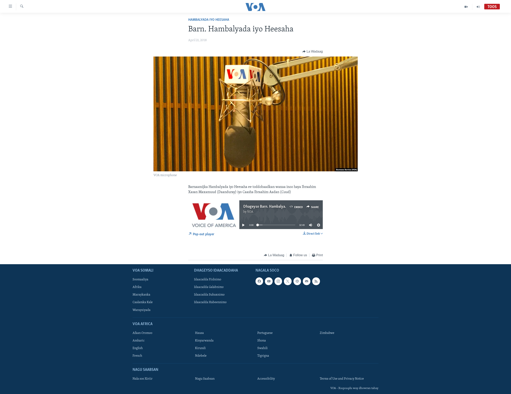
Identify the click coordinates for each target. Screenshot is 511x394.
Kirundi (200, 348)
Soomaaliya (140, 279)
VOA (250, 211)
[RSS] (316, 281)
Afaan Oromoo (142, 333)
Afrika (137, 287)
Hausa (199, 333)
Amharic (139, 340)
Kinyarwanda (204, 340)
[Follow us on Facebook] (259, 281)
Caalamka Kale (143, 302)
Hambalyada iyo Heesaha (208, 20)
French (137, 355)
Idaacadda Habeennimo (210, 302)
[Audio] (478, 7)
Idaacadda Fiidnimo (207, 279)
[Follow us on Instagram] (278, 281)
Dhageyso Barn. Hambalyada (266, 207)
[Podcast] (297, 281)
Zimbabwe (327, 333)
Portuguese (265, 333)
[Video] (466, 7)
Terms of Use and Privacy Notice (342, 379)
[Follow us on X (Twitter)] (287, 281)
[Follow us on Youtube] (268, 281)
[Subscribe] (306, 281)
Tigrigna (263, 355)
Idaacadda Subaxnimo (209, 295)
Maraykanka (141, 295)
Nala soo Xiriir (143, 379)
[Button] (312, 51)
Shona (261, 340)
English (138, 348)
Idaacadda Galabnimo (209, 287)
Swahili (262, 348)
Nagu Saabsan (205, 379)
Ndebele (201, 355)
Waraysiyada (142, 310)
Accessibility (266, 379)
